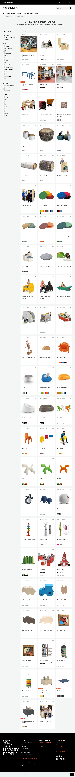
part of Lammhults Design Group (27, 762)
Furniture (9, 16)
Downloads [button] (26, 13)
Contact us (59, 744)
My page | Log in (59, 2)
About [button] (31, 13)
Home (4, 16)
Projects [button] (13, 13)
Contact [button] (36, 13)
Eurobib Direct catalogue (62, 749)
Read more (63, 774)
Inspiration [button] (19, 13)
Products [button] (7, 13)
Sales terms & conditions (45, 742)
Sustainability (59, 746)
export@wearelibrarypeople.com (29, 758)
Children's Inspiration (19, 16)
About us (58, 742)
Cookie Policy (42, 746)
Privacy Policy (42, 744)
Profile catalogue (60, 751)
